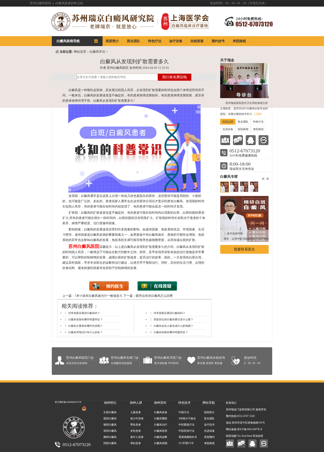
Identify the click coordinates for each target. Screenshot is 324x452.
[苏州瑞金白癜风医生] (244, 198)
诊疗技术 (209, 424)
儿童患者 (135, 412)
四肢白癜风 (110, 443)
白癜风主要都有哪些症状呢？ (85, 325)
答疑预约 (209, 437)
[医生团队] (225, 140)
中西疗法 (184, 412)
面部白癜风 (110, 418)
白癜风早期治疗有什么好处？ (85, 332)
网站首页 (80, 51)
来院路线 (258, 129)
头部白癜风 (110, 412)
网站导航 (209, 402)
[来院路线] (263, 140)
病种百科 (160, 402)
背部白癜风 (110, 430)
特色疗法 (258, 121)
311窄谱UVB (186, 443)
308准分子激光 (187, 418)
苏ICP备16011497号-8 (249, 429)
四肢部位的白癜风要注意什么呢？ (173, 319)
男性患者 (135, 424)
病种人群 (136, 402)
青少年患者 (136, 418)
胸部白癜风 (110, 437)
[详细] (258, 114)
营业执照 (258, 435)
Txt (239, 435)
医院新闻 (243, 129)
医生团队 (243, 121)
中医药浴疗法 (186, 430)
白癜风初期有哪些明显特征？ (85, 319)
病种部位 (110, 402)
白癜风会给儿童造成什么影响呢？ (173, 325)
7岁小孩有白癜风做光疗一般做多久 (99, 295)
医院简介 (209, 412)
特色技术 (184, 402)
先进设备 (228, 129)
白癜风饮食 (160, 412)
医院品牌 (228, 121)
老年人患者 (136, 437)
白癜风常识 (97, 51)
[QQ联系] (251, 140)
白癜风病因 (160, 443)
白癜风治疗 (160, 424)
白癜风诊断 (160, 437)
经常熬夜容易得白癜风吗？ (84, 313)
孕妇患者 (135, 443)
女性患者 (135, 430)
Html (249, 435)
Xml (243, 435)
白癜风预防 (160, 418)
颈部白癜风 (110, 424)
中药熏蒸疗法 (186, 424)
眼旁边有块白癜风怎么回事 (154, 295)
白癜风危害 (160, 430)
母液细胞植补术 (188, 437)
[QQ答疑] (252, 443)
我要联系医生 (244, 249)
